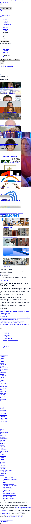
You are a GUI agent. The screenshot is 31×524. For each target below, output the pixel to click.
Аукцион (5, 482)
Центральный (6, 332)
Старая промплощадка (6, 470)
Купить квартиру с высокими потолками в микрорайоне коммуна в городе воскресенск (14, 325)
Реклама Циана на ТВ (8, 484)
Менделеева (3, 372)
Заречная (2, 462)
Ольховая (2, 465)
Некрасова (2, 385)
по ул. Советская (7, 338)
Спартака (2, 468)
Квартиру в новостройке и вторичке (10, 59)
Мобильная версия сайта (6, 520)
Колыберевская (4, 367)
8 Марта (2, 407)
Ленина (2, 361)
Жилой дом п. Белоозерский (10, 340)
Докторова (3, 375)
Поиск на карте (7, 481)
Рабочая (2, 390)
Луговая (2, 475)
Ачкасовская (3, 435)
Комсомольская (4, 369)
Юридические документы (10, 479)
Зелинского (3, 397)
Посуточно (6, 49)
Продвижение (6, 490)
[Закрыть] (1, 4)
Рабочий (2, 377)
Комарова (2, 443)
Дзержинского (4, 359)
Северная (2, 434)
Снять (4, 47)
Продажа (5, 21)
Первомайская (3, 418)
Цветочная (2, 446)
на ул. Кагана (6, 337)
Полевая (2, 453)
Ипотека (5, 27)
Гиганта (2, 454)
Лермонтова (3, 473)
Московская (3, 364)
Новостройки (6, 22)
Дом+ (4, 347)
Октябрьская (3, 378)
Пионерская (3, 393)
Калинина (2, 396)
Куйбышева (3, 388)
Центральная (3, 383)
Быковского (3, 366)
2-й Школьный (4, 355)
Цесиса (2, 380)
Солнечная (2, 467)
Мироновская (3, 449)
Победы (2, 363)
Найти (11, 66)
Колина (2, 374)
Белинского (3, 391)
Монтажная (3, 356)
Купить (5, 46)
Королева (2, 437)
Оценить (5, 52)
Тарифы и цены (7, 487)
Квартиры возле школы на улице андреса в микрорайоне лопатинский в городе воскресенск (15, 318)
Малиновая (3, 456)
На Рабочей (6, 346)
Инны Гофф (3, 472)
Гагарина (2, 460)
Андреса (2, 358)
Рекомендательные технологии (15, 516)
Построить (6, 50)
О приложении (4, 521)
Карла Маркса (3, 399)
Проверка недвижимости (9, 495)
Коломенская (3, 415)
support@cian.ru (4, 515)
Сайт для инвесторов (8, 498)
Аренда (5, 19)
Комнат (2, 61)
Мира (1, 448)
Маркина (2, 394)
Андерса (2, 459)
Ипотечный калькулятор (9, 493)
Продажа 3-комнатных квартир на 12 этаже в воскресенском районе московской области (12, 321)
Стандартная (3, 421)
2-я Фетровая (3, 386)
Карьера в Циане (7, 496)
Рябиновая (2, 430)
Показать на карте (4, 66)
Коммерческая (7, 26)
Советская (2, 382)
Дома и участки (7, 24)
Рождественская (4, 401)
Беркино (2, 371)
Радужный (6, 333)
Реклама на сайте (7, 488)
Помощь (5, 492)
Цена (2, 63)
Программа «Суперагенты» (10, 485)
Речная (1, 464)
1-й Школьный (4, 419)
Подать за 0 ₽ (6, 57)
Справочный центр (8, 477)
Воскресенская (4, 451)
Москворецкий (7, 335)
